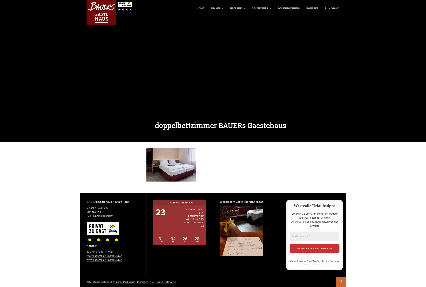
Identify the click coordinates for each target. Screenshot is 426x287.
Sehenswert (260, 8)
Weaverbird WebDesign (124, 282)
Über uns (236, 8)
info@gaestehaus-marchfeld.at (104, 255)
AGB (152, 282)
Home (200, 8)
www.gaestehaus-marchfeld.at (104, 259)
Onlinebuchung (289, 8)
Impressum (142, 282)
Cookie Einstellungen (166, 282)
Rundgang (332, 8)
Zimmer (216, 8)
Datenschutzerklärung (314, 264)
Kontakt (312, 8)
